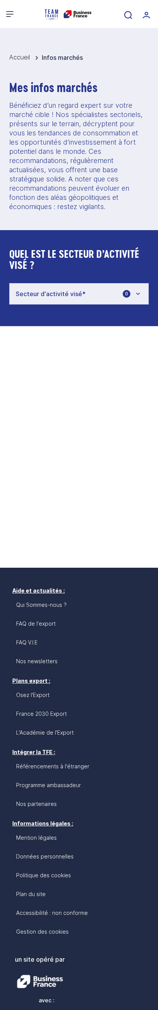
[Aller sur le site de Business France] (39, 981)
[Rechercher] (127, 14)
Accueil (20, 57)
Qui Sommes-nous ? (41, 604)
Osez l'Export (32, 695)
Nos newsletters (37, 661)
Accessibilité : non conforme (52, 912)
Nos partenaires (36, 804)
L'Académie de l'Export (45, 732)
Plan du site (31, 894)
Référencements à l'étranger (52, 766)
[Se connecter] (146, 14)
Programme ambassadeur (48, 785)
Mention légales (36, 837)
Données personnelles (45, 856)
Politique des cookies (43, 875)
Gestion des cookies (42, 931)
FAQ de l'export (36, 623)
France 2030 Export (41, 713)
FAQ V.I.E (27, 642)
